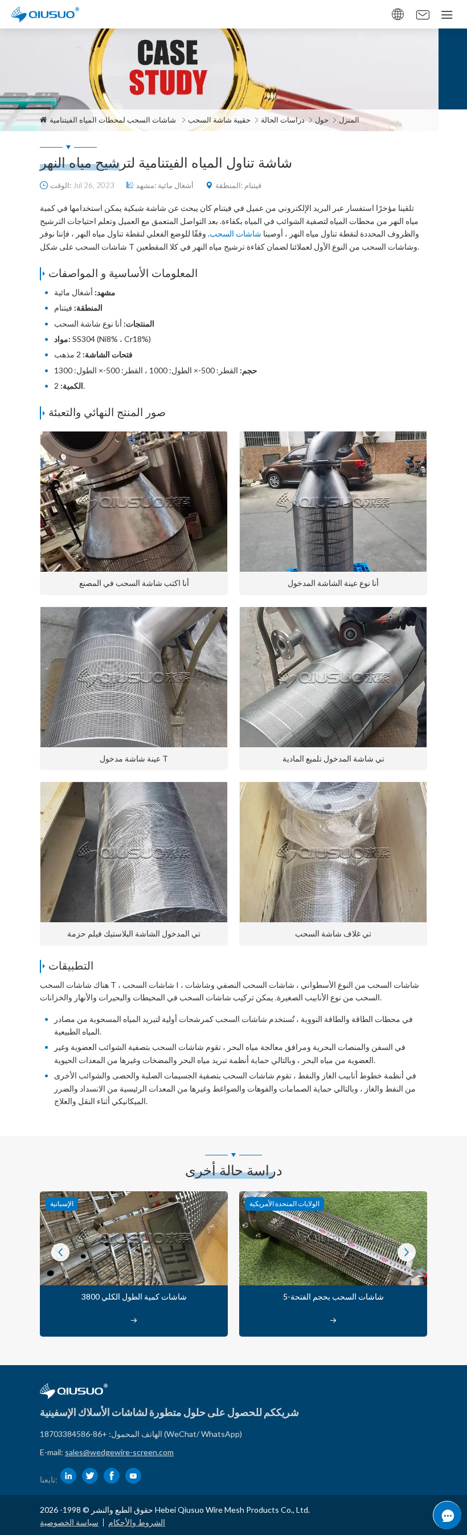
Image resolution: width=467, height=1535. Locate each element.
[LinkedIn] (68, 1476)
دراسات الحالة (283, 119)
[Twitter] (90, 1476)
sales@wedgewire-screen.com (119, 1452)
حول (322, 119)
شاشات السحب (235, 233)
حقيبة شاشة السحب (219, 119)
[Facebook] (112, 1476)
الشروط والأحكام (136, 1522)
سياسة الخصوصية (69, 1522)
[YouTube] (133, 1476)
